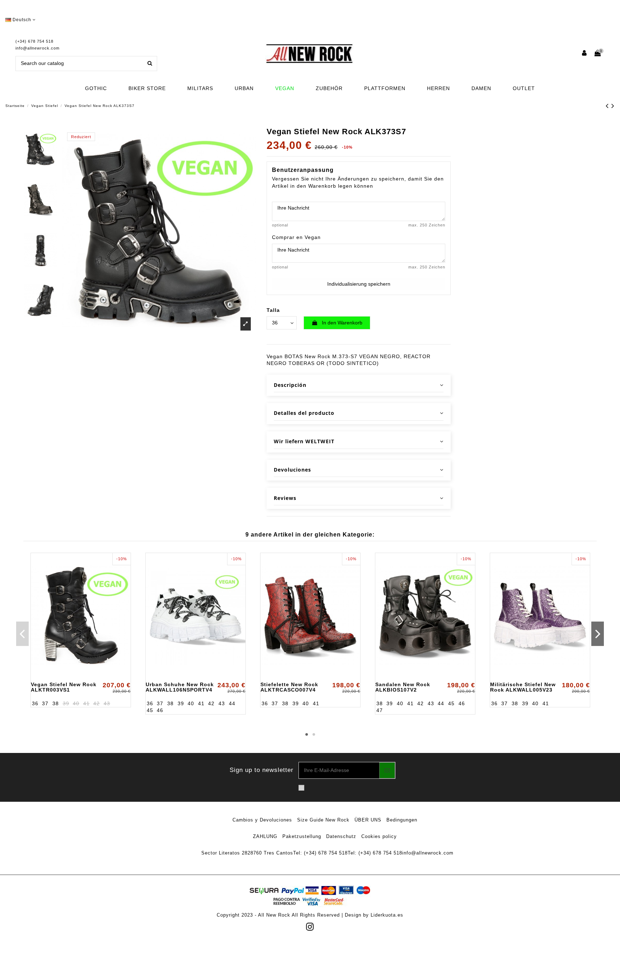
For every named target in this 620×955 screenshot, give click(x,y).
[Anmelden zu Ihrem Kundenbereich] (585, 53)
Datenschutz (341, 836)
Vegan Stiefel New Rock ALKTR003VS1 (64, 687)
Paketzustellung (301, 836)
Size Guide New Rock (323, 820)
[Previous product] (608, 106)
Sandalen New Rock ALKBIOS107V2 (402, 687)
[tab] (358, 385)
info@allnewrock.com (37, 48)
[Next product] (613, 106)
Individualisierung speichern (358, 284)
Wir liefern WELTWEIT (304, 441)
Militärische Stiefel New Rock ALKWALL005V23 (523, 687)
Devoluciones (292, 469)
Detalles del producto (304, 412)
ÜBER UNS (367, 820)
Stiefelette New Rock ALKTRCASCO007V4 (289, 687)
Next (597, 633)
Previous (22, 633)
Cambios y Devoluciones (262, 820)
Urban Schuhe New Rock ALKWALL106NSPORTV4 (180, 687)
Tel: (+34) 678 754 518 (320, 853)
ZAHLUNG (265, 836)
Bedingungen (401, 820)
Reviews (285, 498)
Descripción (290, 384)
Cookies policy (379, 836)
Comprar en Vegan (296, 237)
